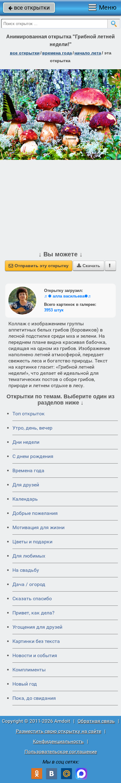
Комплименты (29, 670)
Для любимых (28, 556)
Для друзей (25, 485)
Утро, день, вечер (32, 428)
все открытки (29, 7)
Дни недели (25, 442)
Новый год (24, 684)
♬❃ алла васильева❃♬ (68, 296)
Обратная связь (96, 721)
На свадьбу (25, 570)
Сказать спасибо (32, 598)
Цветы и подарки (32, 542)
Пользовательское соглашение (61, 752)
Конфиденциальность (58, 741)
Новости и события (34, 655)
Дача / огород (28, 584)
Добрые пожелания (35, 513)
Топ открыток (28, 414)
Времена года (28, 470)
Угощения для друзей (37, 627)
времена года (57, 52)
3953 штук (54, 310)
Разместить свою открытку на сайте (58, 731)
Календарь (25, 499)
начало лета (87, 52)
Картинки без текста (36, 641)
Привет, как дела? (33, 613)
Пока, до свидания (34, 698)
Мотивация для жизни (38, 527)
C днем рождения (32, 456)
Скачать (88, 265)
